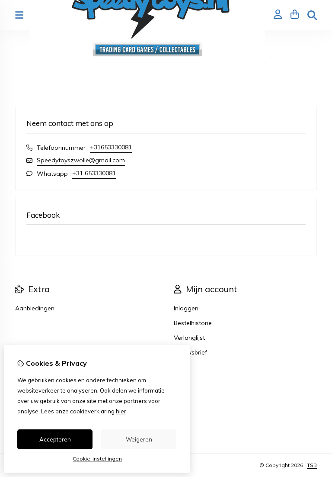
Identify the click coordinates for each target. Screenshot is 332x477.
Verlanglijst (189, 338)
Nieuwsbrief (190, 352)
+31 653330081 (94, 173)
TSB (312, 465)
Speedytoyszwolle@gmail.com (81, 160)
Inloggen (186, 308)
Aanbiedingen (34, 308)
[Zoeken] (312, 15)
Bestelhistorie (193, 323)
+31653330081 (111, 147)
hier (121, 411)
